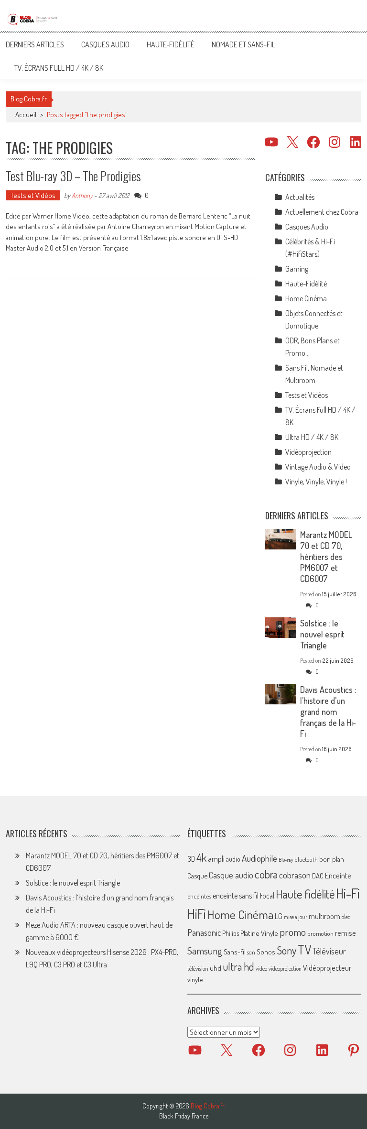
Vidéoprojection (308, 452)
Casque (197, 875)
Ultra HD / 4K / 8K (311, 437)
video (261, 968)
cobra (266, 874)
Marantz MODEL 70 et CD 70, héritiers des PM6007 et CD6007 (326, 556)
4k (201, 857)
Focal (267, 895)
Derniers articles (35, 44)
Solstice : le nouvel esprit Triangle (322, 634)
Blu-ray (286, 859)
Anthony (82, 195)
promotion (320, 933)
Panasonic (204, 932)
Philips (230, 933)
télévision (197, 968)
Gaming (296, 269)
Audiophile (259, 858)
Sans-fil (235, 951)
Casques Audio (105, 44)
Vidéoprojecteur (327, 968)
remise (345, 933)
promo (293, 931)
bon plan (331, 859)
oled (346, 917)
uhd (215, 968)
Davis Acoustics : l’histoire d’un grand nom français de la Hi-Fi (328, 711)
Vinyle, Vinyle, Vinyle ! (316, 481)
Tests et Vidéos (33, 195)
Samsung (204, 950)
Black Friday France (183, 1116)
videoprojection (285, 968)
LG (278, 916)
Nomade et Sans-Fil (243, 44)
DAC (318, 875)
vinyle (195, 979)
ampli (216, 859)
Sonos (266, 951)
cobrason (295, 874)
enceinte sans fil (236, 895)
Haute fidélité (305, 894)
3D (191, 859)
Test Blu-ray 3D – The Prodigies (73, 175)
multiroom (324, 916)
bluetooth (306, 859)
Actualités (299, 197)
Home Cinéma (306, 298)
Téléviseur (329, 951)
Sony (286, 950)
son (251, 952)
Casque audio (231, 875)
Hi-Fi (348, 893)
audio (233, 859)
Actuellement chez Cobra (321, 212)
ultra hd (238, 966)
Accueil (25, 114)
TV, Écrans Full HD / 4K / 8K (58, 68)
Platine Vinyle (259, 933)
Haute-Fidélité (170, 44)
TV (304, 949)
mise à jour (295, 917)
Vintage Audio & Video (318, 466)
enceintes (199, 896)
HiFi (196, 913)
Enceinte (338, 875)
